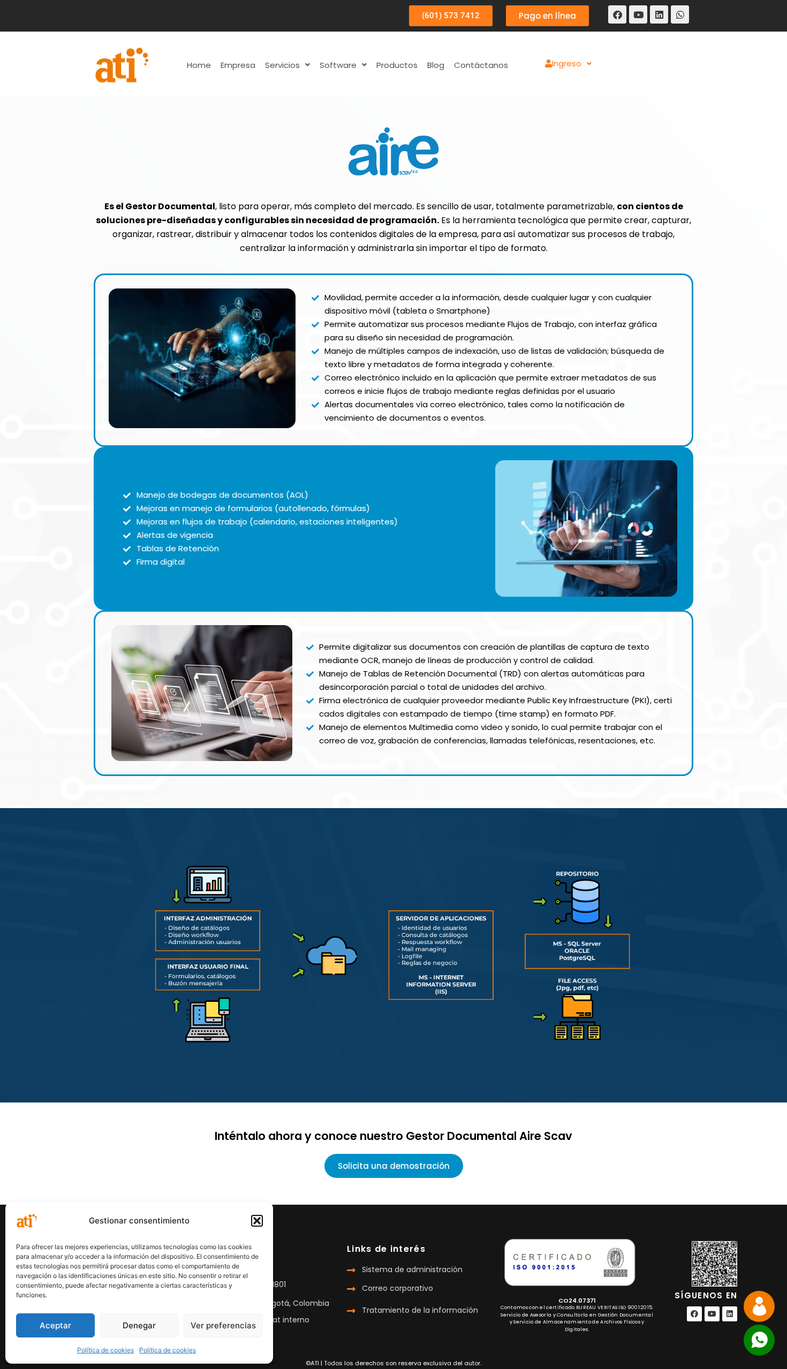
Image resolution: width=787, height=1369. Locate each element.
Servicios (282, 65)
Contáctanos (481, 65)
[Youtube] (638, 14)
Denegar (139, 1325)
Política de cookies (105, 1350)
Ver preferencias (223, 1325)
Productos (397, 65)
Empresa (238, 65)
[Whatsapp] (680, 14)
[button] (257, 1220)
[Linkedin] (659, 14)
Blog (435, 65)
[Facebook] (617, 14)
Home (199, 65)
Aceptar (55, 1325)
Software (338, 65)
